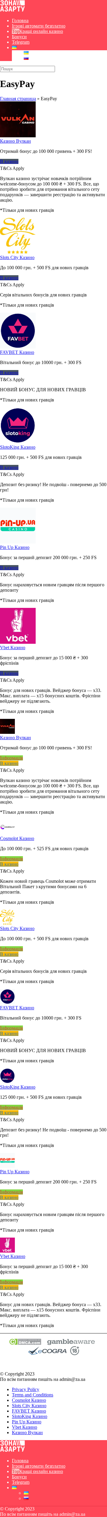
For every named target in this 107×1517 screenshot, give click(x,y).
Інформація (11, 757)
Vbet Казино (12, 647)
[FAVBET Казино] (18, 346)
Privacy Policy (25, 1389)
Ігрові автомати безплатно (38, 25)
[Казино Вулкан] (18, 135)
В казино (9, 161)
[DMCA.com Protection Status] (25, 1343)
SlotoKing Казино (17, 447)
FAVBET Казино (17, 352)
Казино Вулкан (15, 141)
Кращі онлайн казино (41, 31)
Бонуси (19, 36)
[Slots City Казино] (18, 252)
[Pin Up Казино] (18, 541)
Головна (20, 20)
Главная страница (18, 98)
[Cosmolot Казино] (7, 833)
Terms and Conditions (32, 1394)
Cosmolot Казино (17, 838)
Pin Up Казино (14, 547)
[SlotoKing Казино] (18, 441)
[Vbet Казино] (18, 642)
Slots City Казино (17, 257)
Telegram (20, 42)
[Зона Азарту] (12, 10)
